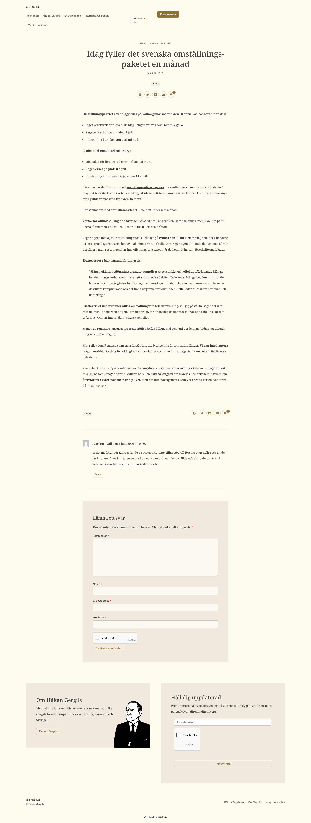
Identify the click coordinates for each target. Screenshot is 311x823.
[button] (140, 94)
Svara (97, 474)
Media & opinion (37, 25)
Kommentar (101, 536)
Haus (150, 817)
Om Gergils (255, 802)
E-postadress (102, 600)
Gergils (33, 7)
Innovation (32, 15)
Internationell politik (97, 15)
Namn (97, 584)
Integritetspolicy (275, 802)
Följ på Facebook (234, 802)
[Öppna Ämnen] (144, 18)
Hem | (143, 43)
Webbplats (99, 617)
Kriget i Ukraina (52, 15)
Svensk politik (72, 15)
